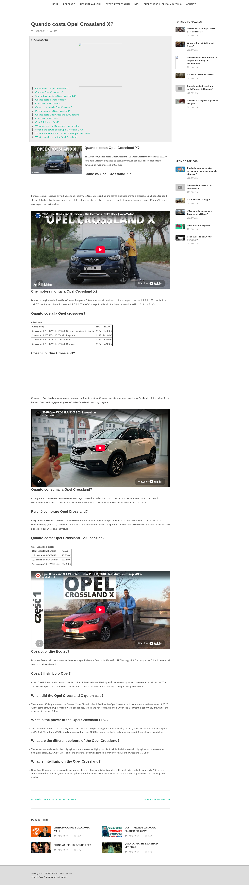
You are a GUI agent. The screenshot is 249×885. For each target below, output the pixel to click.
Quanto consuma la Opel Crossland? (53, 107)
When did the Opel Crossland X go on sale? (57, 126)
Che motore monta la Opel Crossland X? (55, 96)
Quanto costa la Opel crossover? (51, 100)
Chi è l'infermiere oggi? (198, 200)
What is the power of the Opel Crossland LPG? (59, 130)
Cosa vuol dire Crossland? (48, 103)
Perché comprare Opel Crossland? (52, 111)
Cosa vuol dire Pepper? (198, 225)
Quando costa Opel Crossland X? (52, 88)
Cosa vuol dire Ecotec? (46, 118)
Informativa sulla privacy (56, 877)
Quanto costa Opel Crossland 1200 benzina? (57, 115)
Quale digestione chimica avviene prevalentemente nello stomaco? (202, 171)
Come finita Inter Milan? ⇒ (156, 799)
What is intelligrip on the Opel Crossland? (56, 137)
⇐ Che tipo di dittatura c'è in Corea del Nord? (54, 799)
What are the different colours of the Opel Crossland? (62, 133)
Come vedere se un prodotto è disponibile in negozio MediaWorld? (202, 60)
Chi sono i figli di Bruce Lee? (72, 845)
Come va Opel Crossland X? (49, 92)
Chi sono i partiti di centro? (200, 75)
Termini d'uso (37, 877)
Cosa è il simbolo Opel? (47, 122)
